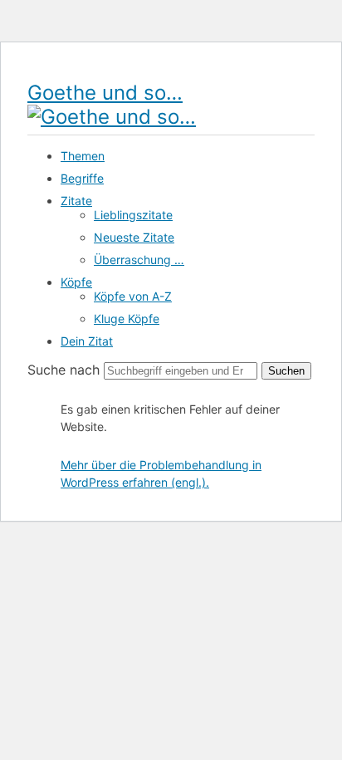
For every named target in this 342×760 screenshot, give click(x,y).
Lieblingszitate (133, 215)
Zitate (76, 201)
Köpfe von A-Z (133, 296)
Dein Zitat (87, 341)
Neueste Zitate (134, 237)
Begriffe (82, 178)
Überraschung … (139, 260)
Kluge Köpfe (126, 318)
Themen (83, 156)
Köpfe (76, 282)
